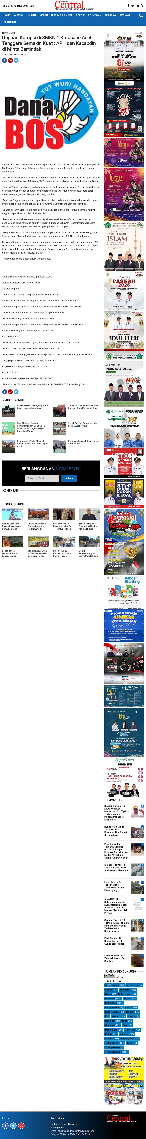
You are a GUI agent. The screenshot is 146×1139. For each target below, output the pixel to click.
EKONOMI (125, 15)
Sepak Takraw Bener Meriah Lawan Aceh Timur (82, 424)
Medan (115, 1016)
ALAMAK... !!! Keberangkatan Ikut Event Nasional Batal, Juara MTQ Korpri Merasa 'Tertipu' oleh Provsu (115, 906)
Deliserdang (124, 994)
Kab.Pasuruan (112, 1007)
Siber (63, 1124)
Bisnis (108, 994)
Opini (125, 1025)
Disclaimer (73, 1124)
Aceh (12, 33)
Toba (129, 1043)
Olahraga (110, 1025)
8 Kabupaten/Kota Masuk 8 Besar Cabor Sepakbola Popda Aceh (32, 444)
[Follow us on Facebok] (5, 1125)
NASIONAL (19, 15)
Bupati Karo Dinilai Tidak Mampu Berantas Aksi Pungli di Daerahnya (115, 830)
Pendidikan (111, 1029)
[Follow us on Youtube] (21, 1125)
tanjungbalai (127, 1038)
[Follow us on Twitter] (13, 1125)
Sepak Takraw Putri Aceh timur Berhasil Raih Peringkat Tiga (83, 406)
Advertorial (132, 985)
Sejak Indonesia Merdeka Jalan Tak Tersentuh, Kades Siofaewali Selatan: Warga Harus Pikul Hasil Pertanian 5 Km (63, 530)
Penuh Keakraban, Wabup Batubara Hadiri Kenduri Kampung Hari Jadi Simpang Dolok (37, 528)
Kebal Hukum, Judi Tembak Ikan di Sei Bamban (114, 958)
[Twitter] (16, 60)
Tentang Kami (57, 1127)
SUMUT (32, 15)
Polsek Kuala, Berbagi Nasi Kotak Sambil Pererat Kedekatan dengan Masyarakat (63, 556)
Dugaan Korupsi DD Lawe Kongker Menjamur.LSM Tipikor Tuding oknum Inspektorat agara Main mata (116, 813)
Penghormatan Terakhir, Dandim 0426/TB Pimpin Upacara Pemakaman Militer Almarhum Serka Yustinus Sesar (116, 851)
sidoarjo (124, 1034)
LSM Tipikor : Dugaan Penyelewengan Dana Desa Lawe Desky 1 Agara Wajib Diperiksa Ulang (31, 427)
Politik (108, 1034)
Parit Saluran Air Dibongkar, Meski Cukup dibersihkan (114, 941)
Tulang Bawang (113, 1051)
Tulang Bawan (112, 1047)
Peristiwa (130, 1029)
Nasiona (132, 1016)
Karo (127, 1007)
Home (5, 33)
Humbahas (111, 1002)
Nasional (110, 1020)
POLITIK (80, 15)
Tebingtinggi (112, 1043)
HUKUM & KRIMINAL (61, 15)
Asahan (109, 989)
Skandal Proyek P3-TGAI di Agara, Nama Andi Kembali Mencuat (116, 867)
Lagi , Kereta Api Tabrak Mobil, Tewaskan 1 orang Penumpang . (114, 886)
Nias (124, 1020)
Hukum (127, 998)
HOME (7, 15)
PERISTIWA (111, 15)
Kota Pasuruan (113, 1011)
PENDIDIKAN (94, 15)
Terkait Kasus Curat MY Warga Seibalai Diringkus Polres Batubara (37, 555)
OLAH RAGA (10, 22)
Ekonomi (110, 998)
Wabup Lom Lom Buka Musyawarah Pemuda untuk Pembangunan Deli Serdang (11, 528)
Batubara (124, 989)
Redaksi (55, 1124)
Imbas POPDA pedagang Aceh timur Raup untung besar (32, 406)
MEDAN (44, 15)
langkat (130, 1011)
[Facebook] (4, 60)
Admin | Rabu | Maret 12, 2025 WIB (15, 54)
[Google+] (10, 60)
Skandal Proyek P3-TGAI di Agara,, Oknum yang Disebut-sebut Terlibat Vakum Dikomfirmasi (116, 925)
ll (105, 1016)
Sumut (108, 1038)
